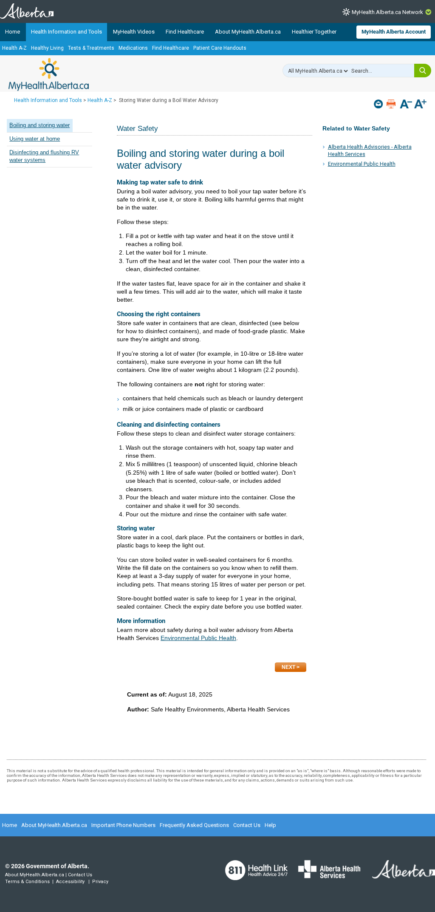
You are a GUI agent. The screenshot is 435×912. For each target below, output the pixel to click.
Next (288, 667)
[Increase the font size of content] (420, 104)
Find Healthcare (185, 31)
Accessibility (70, 881)
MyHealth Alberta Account (394, 31)
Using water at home (34, 139)
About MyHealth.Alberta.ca (248, 31)
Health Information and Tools (66, 31)
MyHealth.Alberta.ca (48, 74)
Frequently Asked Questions (194, 825)
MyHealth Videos (134, 31)
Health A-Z (14, 48)
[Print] (392, 103)
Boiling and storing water (39, 125)
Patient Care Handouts (219, 48)
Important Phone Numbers (123, 825)
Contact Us (246, 825)
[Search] (422, 70)
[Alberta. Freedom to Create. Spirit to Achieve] (398, 875)
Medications (133, 48)
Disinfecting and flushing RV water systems (44, 156)
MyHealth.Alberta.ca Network (387, 12)
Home (12, 31)
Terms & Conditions (27, 881)
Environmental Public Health (361, 164)
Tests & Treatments (91, 48)
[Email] (379, 103)
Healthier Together (314, 31)
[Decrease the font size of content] (406, 104)
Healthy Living (47, 48)
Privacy (100, 881)
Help (270, 825)
